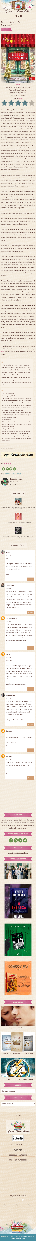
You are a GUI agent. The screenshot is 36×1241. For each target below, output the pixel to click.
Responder (30, 579)
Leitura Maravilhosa (28, 1236)
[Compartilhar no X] (7, 468)
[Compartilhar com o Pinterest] (10, 468)
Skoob (18, 84)
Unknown (9, 731)
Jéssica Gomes (10, 695)
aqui (20, 98)
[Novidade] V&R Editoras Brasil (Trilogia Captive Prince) (18, 1054)
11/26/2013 (8, 555)
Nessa (8, 552)
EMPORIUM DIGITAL (20, 1238)
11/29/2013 (8, 734)
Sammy (8, 654)
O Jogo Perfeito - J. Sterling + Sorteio (19, 1028)
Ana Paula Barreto (11, 618)
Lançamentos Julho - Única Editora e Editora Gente (19, 1079)
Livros (8, 474)
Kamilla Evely (10, 585)
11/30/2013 (8, 759)
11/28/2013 (8, 698)
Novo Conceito (17, 474)
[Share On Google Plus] (14, 468)
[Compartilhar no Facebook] (3, 468)
